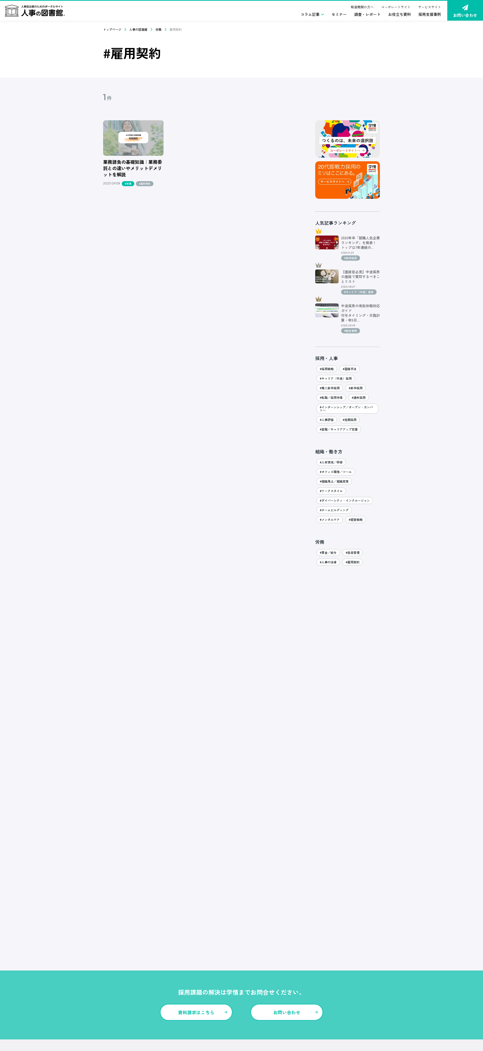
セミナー (339, 14)
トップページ (112, 29)
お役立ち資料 (399, 14)
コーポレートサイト (396, 7)
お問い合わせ (465, 15)
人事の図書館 (138, 29)
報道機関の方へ (362, 7)
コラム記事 (310, 14)
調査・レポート (367, 14)
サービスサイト (429, 7)
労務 (158, 29)
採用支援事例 (429, 14)
